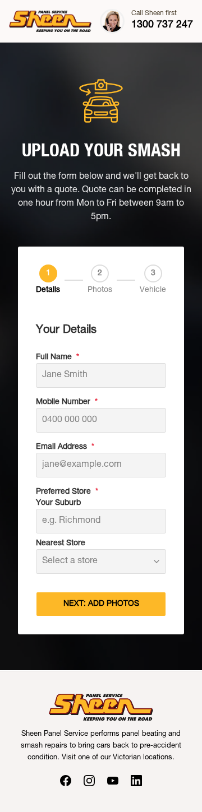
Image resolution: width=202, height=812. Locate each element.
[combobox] (101, 561)
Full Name (57, 357)
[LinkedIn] (136, 781)
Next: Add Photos (101, 604)
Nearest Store (60, 543)
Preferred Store (67, 492)
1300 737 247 (162, 25)
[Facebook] (66, 781)
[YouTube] (113, 781)
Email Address (65, 447)
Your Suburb (58, 503)
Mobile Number (67, 402)
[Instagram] (89, 781)
